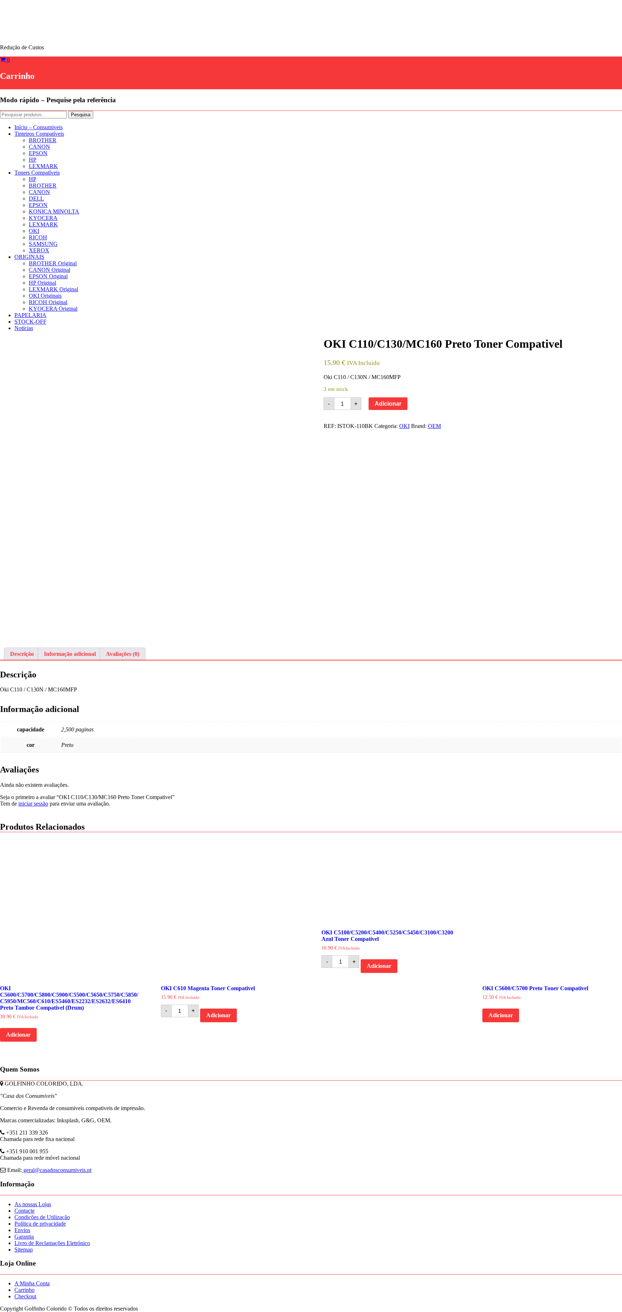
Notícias (23, 328)
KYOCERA (43, 218)
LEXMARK (43, 166)
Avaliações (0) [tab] (122, 654)
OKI (34, 231)
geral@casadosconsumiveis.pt (56, 1170)
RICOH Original (48, 302)
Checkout (25, 1296)
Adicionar (388, 404)
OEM (434, 426)
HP (32, 160)
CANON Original (49, 270)
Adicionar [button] (18, 1035)
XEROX (39, 250)
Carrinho (24, 1290)
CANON (39, 147)
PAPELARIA (30, 315)
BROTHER (43, 140)
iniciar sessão (33, 804)
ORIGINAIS (29, 257)
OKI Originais (45, 296)
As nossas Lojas (32, 1204)
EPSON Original (48, 276)
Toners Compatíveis (37, 173)
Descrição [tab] (22, 654)
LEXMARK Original (53, 289)
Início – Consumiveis (38, 127)
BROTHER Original (53, 263)
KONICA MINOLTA (54, 211)
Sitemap (23, 1249)
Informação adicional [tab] (70, 654)
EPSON (38, 153)
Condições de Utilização (42, 1217)
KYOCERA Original (53, 309)
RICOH (38, 237)
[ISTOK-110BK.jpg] (149, 486)
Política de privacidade (40, 1224)
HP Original (42, 283)
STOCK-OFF (30, 322)
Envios (22, 1230)
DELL (36, 198)
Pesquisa (80, 114)
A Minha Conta (32, 1283)
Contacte (24, 1211)
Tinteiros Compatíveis (39, 134)
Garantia (24, 1237)
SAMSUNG (43, 244)
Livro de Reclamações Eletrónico (52, 1243)
